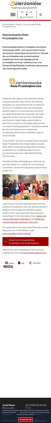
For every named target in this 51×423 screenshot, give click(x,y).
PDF (22, 263)
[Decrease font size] (31, 12)
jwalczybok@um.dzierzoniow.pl (16, 233)
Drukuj (11, 263)
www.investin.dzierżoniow (34, 252)
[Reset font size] (27, 12)
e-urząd (8, 267)
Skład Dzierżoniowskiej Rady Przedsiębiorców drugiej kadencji (24, 241)
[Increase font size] (22, 12)
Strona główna (8, 24)
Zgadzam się (26, 420)
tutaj (18, 412)
